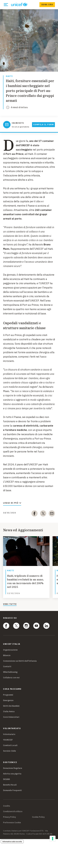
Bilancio (7, 655)
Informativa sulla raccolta (12, 841)
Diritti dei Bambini (11, 706)
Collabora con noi (11, 677)
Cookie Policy (38, 817)
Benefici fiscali (10, 785)
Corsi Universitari (11, 717)
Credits (6, 806)
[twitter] (43, 514)
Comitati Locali (10, 745)
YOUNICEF (8, 740)
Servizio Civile (9, 751)
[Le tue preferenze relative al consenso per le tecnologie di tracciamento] (53, 839)
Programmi (8, 695)
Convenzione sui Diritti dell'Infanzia (20, 661)
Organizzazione (10, 650)
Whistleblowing (10, 672)
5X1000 (6, 779)
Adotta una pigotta (12, 774)
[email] (52, 514)
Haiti (9, 76)
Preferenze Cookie (12, 823)
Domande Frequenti (12, 790)
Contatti (7, 666)
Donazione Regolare (12, 768)
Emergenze (8, 700)
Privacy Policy (9, 817)
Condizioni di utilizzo (12, 811)
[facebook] (34, 514)
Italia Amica (9, 711)
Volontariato (9, 734)
